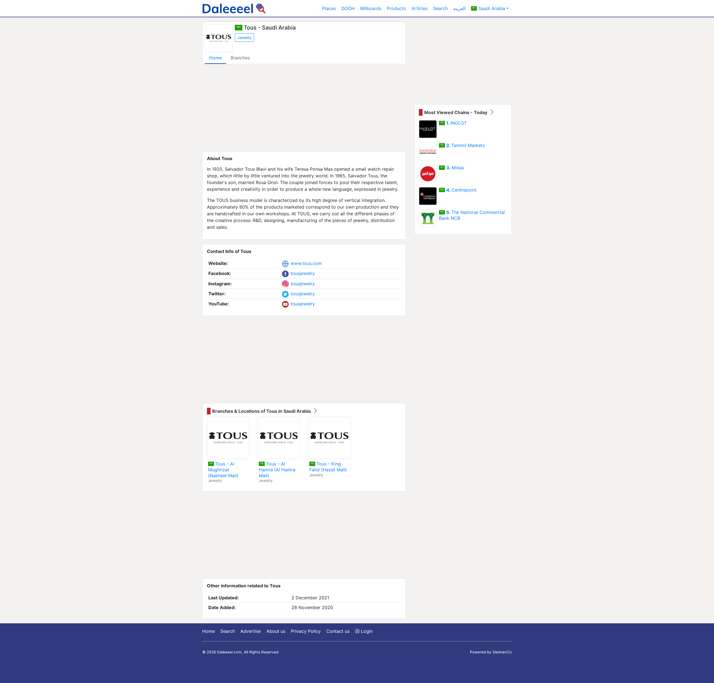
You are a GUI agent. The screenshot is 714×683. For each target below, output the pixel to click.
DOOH (348, 8)
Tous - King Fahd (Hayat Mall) (328, 466)
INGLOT (456, 123)
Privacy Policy (306, 631)
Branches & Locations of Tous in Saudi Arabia (262, 411)
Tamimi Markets (465, 145)
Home (215, 58)
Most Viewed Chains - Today (456, 112)
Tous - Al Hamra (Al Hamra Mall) (277, 469)
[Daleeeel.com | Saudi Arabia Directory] (234, 8)
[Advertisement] (304, 108)
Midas (455, 167)
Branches (240, 58)
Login (366, 631)
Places (329, 8)
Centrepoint (461, 190)
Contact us (337, 631)
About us (275, 631)
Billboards (370, 8)
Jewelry (244, 37)
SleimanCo (502, 652)
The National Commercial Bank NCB (472, 215)
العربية (459, 8)
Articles (419, 8)
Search (440, 8)
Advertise (250, 631)
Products (396, 8)
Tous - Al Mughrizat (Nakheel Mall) (223, 469)
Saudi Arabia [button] (491, 8)
